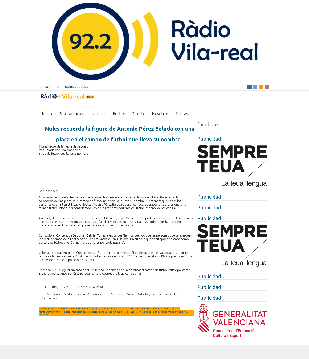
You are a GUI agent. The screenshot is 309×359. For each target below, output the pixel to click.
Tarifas (181, 113)
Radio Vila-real (90, 287)
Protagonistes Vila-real (83, 294)
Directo (138, 113)
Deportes (49, 298)
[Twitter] (255, 86)
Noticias (98, 113)
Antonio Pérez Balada (129, 294)
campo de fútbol (165, 294)
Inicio (47, 113)
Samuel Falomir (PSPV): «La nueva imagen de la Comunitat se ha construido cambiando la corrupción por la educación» (109, 308)
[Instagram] (267, 86)
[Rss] (261, 86)
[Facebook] (249, 86)
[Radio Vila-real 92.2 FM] (67, 99)
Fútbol (119, 113)
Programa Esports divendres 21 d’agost (118, 86)
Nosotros (160, 113)
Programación (72, 113)
